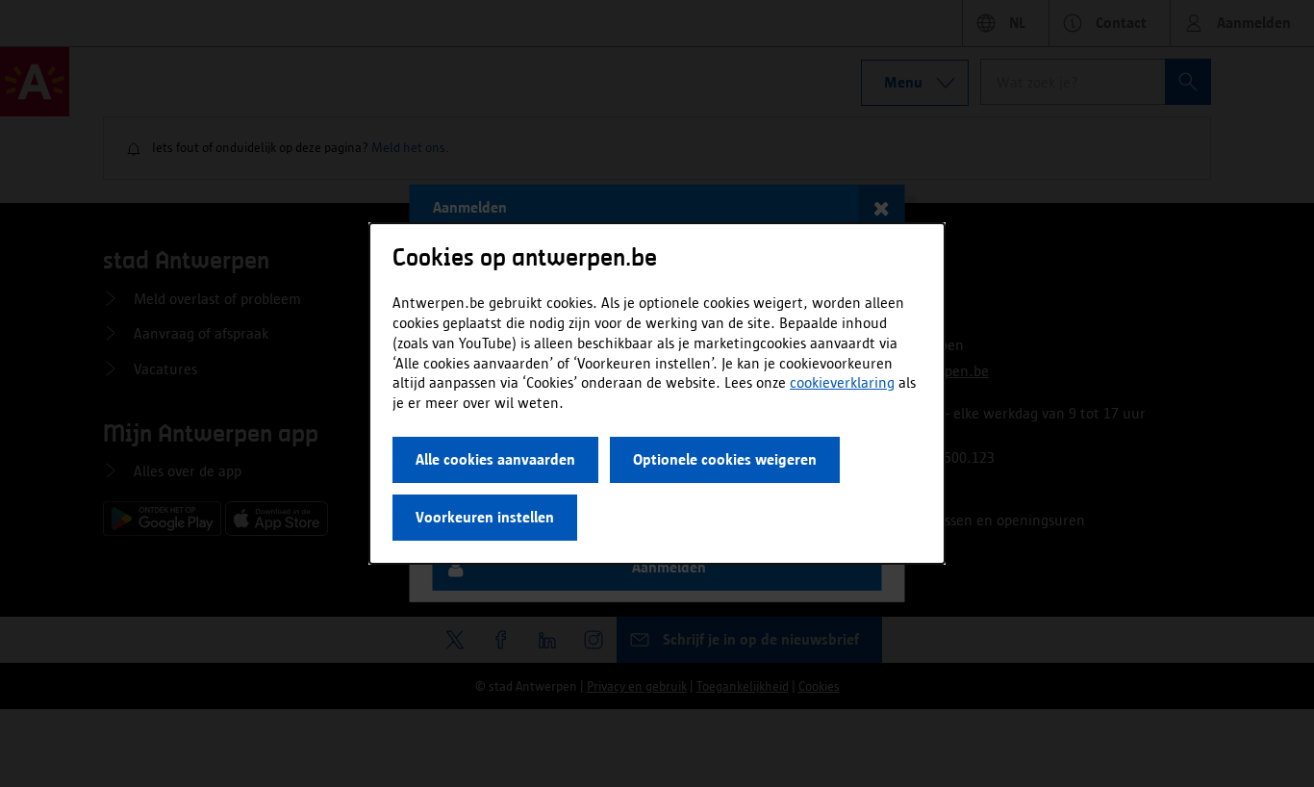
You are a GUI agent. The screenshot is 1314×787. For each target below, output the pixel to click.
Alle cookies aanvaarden (495, 459)
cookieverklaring (842, 382)
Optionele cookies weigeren (725, 459)
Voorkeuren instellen (485, 517)
